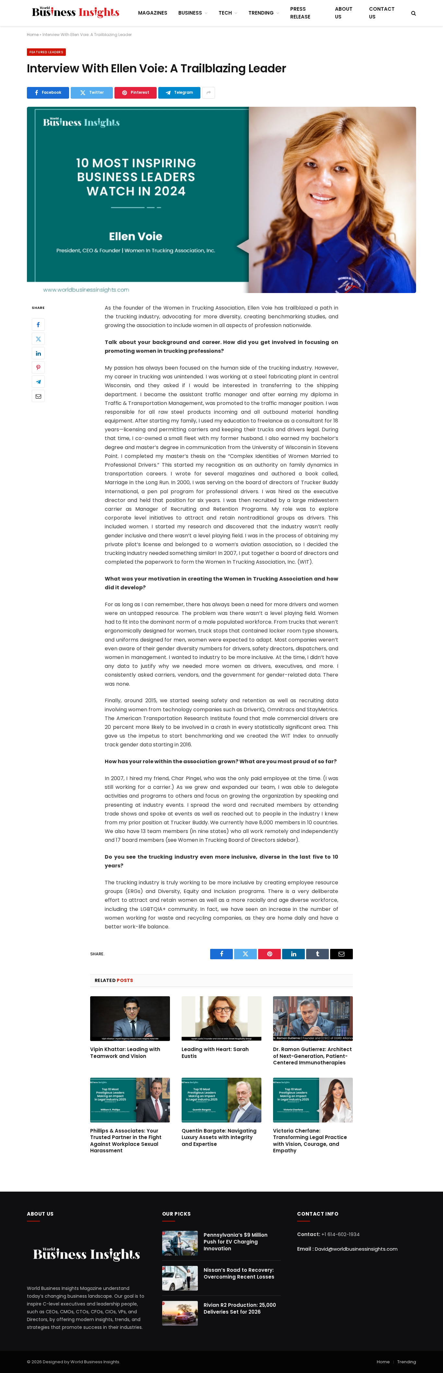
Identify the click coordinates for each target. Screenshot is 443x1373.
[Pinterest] (38, 367)
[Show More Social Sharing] (208, 93)
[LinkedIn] (38, 353)
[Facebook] (38, 324)
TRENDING (261, 12)
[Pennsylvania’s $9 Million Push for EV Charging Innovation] (180, 1243)
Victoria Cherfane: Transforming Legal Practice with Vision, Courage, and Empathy (310, 1141)
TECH (225, 12)
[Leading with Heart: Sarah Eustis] (221, 1018)
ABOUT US (344, 13)
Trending (406, 1362)
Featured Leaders (46, 52)
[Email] (38, 396)
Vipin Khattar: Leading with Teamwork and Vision (125, 1052)
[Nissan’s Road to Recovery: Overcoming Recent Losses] (180, 1278)
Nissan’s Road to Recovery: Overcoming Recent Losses (239, 1273)
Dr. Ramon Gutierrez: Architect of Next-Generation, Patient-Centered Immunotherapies (312, 1056)
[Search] (413, 13)
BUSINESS (190, 12)
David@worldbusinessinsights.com (356, 1248)
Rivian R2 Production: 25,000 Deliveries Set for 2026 (240, 1308)
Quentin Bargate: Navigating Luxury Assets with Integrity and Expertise (219, 1137)
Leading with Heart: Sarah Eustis (215, 1052)
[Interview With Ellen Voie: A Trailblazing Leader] (221, 200)
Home (383, 1362)
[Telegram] (38, 381)
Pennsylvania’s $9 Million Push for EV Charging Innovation (236, 1242)
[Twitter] (38, 339)
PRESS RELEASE (300, 13)
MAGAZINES (152, 12)
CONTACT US (382, 13)
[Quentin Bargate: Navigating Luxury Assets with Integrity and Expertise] (221, 1100)
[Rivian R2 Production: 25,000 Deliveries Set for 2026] (180, 1313)
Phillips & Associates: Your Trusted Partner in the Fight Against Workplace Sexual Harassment (126, 1141)
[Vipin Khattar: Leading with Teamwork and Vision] (130, 1018)
